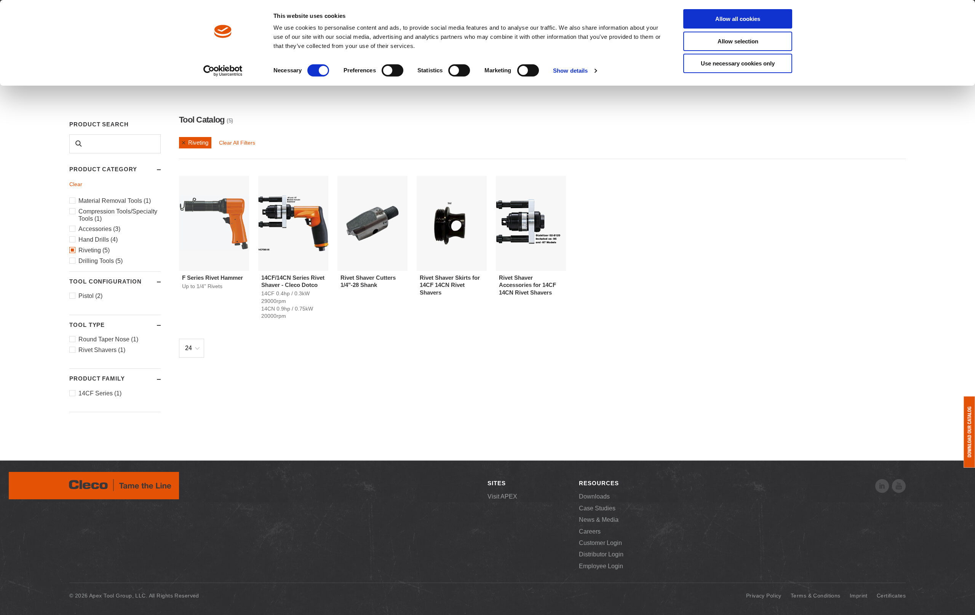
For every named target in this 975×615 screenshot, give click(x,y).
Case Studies (597, 508)
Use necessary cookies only (738, 63)
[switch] (392, 70)
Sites (497, 483)
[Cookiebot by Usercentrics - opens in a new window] (223, 70)
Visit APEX (502, 496)
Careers (590, 531)
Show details (570, 70)
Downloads (594, 496)
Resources (599, 483)
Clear (75, 184)
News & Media (599, 519)
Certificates (891, 596)
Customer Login (600, 543)
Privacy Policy (764, 596)
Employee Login (601, 566)
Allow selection (738, 41)
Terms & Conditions (816, 596)
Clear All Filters (237, 143)
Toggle (151, 170)
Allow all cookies (737, 19)
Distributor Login (601, 554)
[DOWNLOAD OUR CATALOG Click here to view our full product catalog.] (969, 432)
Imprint (859, 596)
